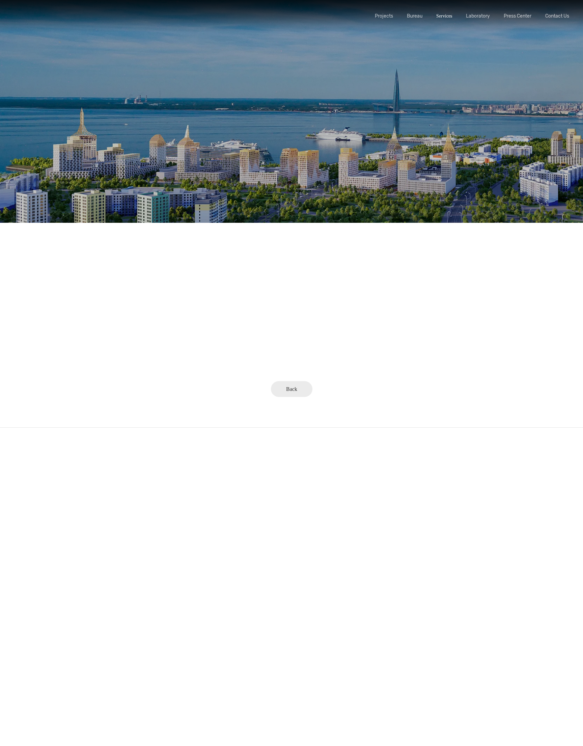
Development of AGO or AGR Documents (365, 566)
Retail (20, 607)
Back (291, 389)
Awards (184, 512)
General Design (339, 485)
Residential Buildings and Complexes (50, 512)
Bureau (414, 16)
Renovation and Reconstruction (44, 593)
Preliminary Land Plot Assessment (357, 499)
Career (183, 539)
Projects (384, 16)
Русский (500, 625)
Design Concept (340, 512)
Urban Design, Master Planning (45, 526)
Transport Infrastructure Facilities (47, 634)
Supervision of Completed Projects (358, 634)
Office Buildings (30, 580)
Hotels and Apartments (36, 566)
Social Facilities (30, 661)
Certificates (187, 526)
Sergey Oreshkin (193, 485)
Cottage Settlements (33, 688)
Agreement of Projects (346, 607)
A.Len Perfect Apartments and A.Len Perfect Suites (226, 580)
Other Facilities (29, 715)
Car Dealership (29, 620)
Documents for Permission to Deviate (360, 553)
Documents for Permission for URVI (360, 539)
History (184, 499)
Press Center (517, 16)
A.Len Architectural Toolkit (203, 607)
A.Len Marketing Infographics (206, 634)
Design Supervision (343, 620)
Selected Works (29, 485)
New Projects (27, 499)
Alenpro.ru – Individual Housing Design (53, 701)
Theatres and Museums (36, 553)
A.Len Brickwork (194, 620)
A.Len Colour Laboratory (201, 593)
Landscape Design (32, 674)
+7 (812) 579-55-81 (501, 532)
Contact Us (557, 16)
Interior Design (29, 647)
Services (444, 16)
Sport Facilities (29, 539)
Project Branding (341, 526)
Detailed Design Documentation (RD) (360, 593)
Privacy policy (491, 652)
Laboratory (478, 16)
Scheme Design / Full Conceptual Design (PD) (369, 580)
